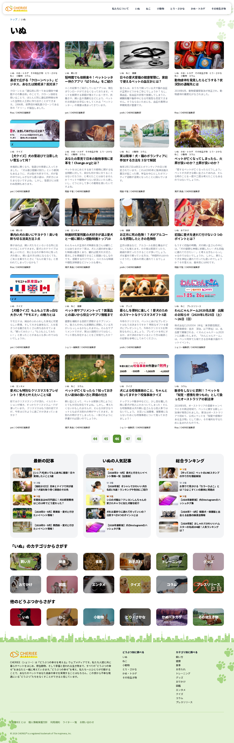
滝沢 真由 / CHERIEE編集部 (187, 191)
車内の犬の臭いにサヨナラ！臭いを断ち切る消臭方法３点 (34, 236)
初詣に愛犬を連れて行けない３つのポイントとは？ (199, 236)
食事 (178, 665)
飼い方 (74, 73)
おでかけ (185, 230)
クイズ (19, 151)
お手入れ (181, 669)
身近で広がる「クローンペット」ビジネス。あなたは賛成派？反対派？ (34, 82)
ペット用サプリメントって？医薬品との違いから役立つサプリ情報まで (89, 312)
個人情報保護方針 (38, 722)
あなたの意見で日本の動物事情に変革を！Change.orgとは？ (89, 160)
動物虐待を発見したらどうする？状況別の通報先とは (199, 82)
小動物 (160, 8)
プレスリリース (194, 306)
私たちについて (120, 8)
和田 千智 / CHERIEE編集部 (77, 191)
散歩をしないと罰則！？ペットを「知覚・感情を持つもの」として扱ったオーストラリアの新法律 (199, 394)
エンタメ (75, 230)
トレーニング (183, 673)
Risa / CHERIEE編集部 (20, 112)
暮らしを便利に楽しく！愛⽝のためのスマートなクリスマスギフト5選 (144, 312)
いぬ (137, 8)
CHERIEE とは (18, 722)
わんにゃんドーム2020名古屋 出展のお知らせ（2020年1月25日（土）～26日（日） (199, 314)
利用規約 (55, 722)
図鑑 (178, 685)
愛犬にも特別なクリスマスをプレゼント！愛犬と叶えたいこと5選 (34, 392)
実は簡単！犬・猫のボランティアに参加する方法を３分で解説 (144, 157)
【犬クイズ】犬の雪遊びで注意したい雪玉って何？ (34, 157)
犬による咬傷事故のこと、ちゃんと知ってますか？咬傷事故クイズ (144, 392)
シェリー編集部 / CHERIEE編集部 (80, 347)
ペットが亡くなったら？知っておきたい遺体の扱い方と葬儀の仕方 (89, 392)
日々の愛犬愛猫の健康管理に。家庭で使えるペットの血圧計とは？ (144, 79)
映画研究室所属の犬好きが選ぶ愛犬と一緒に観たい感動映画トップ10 (89, 236)
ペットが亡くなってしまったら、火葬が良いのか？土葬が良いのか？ (198, 160)
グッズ (129, 306)
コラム (27, 75)
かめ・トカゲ (198, 8)
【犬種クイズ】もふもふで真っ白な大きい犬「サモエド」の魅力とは (34, 312)
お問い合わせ (87, 722)
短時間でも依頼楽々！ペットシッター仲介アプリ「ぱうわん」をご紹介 (89, 79)
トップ (13, 19)
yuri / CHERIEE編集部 (75, 112)
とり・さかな (177, 8)
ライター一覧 (70, 722)
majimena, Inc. (64, 733)
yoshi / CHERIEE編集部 (130, 112)
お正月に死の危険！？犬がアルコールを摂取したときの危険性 (144, 236)
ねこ (148, 8)
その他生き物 (218, 8)
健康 (134, 73)
